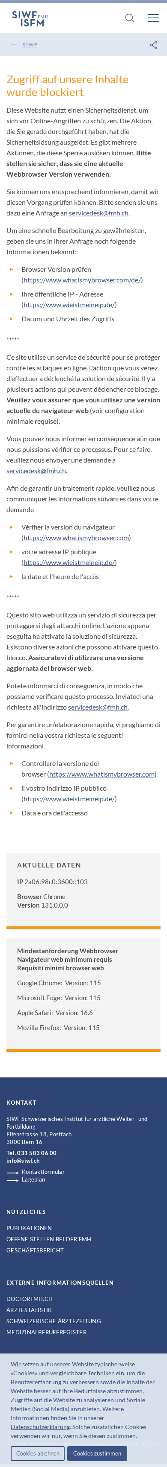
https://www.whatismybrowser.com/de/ (82, 280)
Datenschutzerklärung (40, 1426)
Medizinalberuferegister (46, 1332)
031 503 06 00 (37, 1153)
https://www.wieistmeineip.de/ (69, 304)
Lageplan (33, 1179)
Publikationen (29, 1228)
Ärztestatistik (29, 1310)
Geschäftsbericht (35, 1250)
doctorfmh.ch (29, 1298)
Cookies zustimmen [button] (97, 1453)
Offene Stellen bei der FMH (49, 1239)
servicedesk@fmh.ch (98, 213)
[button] (139, 1436)
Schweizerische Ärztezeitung (53, 1321)
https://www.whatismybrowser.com (76, 537)
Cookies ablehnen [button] (38, 1453)
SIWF (30, 44)
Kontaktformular (43, 1171)
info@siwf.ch (22, 1160)
